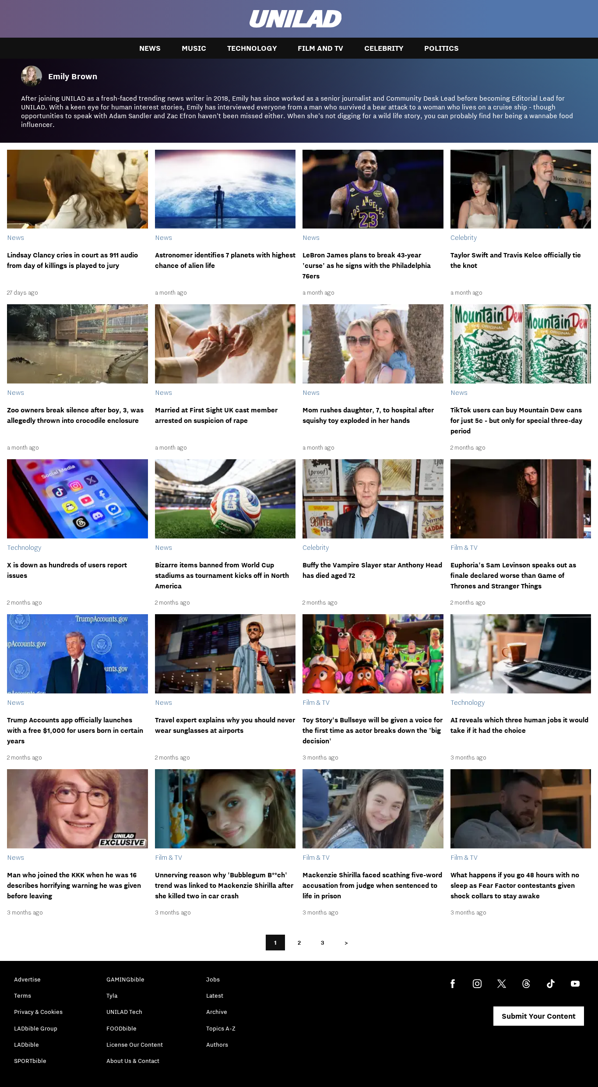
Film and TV (320, 48)
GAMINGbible (125, 979)
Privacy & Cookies (38, 1012)
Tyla (111, 995)
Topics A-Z (221, 1028)
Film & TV (464, 547)
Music (194, 48)
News (150, 48)
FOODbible (121, 1028)
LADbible (26, 1044)
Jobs (213, 979)
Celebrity (383, 48)
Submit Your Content (539, 1016)
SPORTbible (30, 1061)
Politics (441, 48)
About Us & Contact (132, 1061)
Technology (252, 48)
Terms (22, 995)
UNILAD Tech (124, 1012)
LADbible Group (35, 1028)
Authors (217, 1044)
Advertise (27, 979)
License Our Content (134, 1044)
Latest (214, 995)
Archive (216, 1012)
